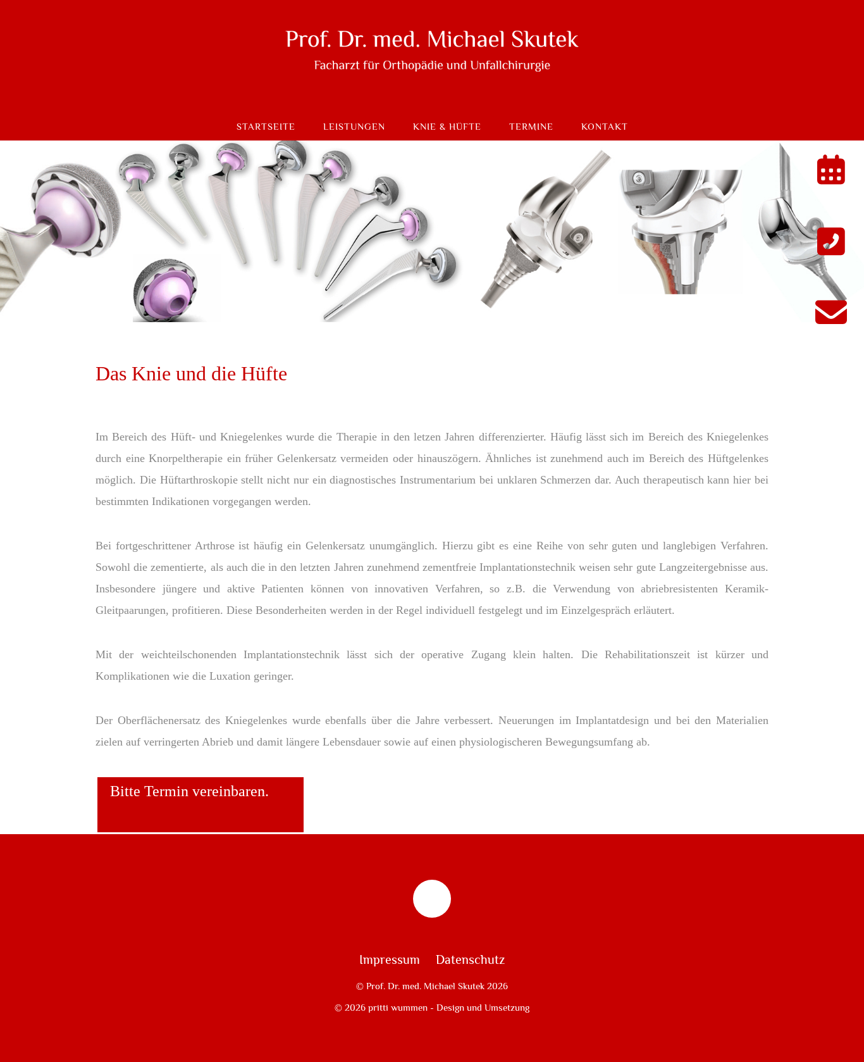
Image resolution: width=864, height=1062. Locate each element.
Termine (531, 127)
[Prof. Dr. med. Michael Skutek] (432, 92)
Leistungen (354, 127)
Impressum (389, 960)
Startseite (266, 127)
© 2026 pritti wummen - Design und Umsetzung (432, 1008)
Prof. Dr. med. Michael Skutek (425, 986)
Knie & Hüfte (447, 127)
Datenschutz (470, 960)
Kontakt (604, 127)
